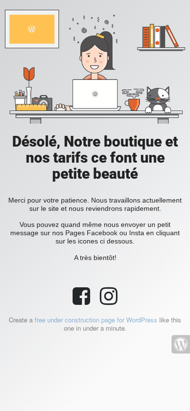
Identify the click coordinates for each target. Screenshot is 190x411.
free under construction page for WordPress (96, 319)
